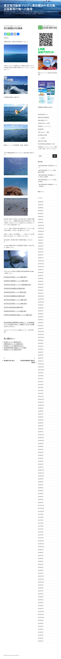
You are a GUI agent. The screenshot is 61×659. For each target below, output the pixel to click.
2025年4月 (40, 249)
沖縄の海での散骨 (42, 141)
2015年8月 (40, 588)
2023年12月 (41, 296)
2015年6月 (40, 594)
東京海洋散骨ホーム (43, 114)
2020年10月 (41, 405)
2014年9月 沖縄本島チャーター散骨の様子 (16, 281)
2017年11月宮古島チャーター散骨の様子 (15, 303)
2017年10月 (41, 511)
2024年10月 (41, 266)
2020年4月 (40, 423)
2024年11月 (41, 263)
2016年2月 (40, 570)
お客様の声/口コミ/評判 (44, 123)
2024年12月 (41, 260)
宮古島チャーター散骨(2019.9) (12, 349)
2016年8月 (40, 552)
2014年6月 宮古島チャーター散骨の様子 (15, 277)
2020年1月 (40, 431)
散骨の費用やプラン (43, 120)
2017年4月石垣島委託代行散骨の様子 (14, 296)
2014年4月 (40, 635)
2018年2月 (40, 499)
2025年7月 (40, 240)
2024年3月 (40, 287)
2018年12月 (41, 470)
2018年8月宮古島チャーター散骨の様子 (15, 311)
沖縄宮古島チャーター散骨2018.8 (13, 344)
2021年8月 (40, 375)
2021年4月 (40, 387)
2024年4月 (40, 284)
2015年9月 (40, 585)
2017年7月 (40, 520)
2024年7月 (40, 275)
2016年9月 (40, 549)
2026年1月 (40, 222)
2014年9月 (40, 620)
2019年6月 (40, 452)
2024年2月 (40, 290)
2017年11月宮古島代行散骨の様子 (13, 307)
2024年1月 (40, 293)
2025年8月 (40, 237)
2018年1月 (40, 502)
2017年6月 (40, 523)
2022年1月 (40, 361)
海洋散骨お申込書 (42, 135)
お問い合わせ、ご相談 (43, 132)
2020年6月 (40, 417)
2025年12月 (41, 225)
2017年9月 (40, 514)
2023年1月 (40, 328)
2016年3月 (40, 567)
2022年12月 (41, 331)
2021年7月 (40, 378)
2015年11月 (41, 579)
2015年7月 (40, 591)
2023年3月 (40, 322)
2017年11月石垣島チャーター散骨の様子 (15, 299)
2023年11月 (41, 299)
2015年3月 (40, 602)
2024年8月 (40, 272)
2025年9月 (40, 234)
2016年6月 (40, 558)
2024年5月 (40, 281)
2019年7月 (40, 449)
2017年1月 (40, 537)
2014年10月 (41, 617)
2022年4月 (40, 355)
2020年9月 (40, 408)
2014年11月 (41, 614)
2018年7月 (40, 484)
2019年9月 (40, 443)
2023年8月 (40, 308)
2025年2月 (40, 255)
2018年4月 (40, 493)
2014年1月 (40, 641)
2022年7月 (40, 346)
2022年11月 (41, 334)
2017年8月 (40, 517)
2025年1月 (40, 257)
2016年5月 (40, 561)
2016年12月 (41, 540)
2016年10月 (41, 546)
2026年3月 (40, 216)
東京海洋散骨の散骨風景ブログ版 (46, 144)
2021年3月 (40, 390)
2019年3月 (40, 461)
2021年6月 (40, 381)
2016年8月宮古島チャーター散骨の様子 (15, 292)
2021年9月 (40, 372)
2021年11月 (41, 367)
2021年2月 (40, 393)
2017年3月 (40, 532)
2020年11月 (41, 402)
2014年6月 (40, 629)
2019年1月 (40, 467)
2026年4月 (40, 213)
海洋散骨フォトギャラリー (44, 126)
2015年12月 (41, 576)
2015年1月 (40, 608)
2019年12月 (41, 434)
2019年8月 (40, 446)
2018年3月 (40, 496)
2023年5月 (40, 316)
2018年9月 (40, 478)
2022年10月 (41, 337)
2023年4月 (40, 319)
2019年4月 (40, 458)
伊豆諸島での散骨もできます (45, 107)
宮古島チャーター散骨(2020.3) (12, 342)
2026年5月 (40, 210)
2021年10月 (41, 369)
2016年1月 (40, 573)
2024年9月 (40, 269)
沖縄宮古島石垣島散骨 (43, 117)
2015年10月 (41, 582)
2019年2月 (40, 464)
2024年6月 (40, 278)
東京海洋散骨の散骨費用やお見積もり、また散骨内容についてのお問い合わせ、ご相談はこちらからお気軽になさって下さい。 (19, 324)
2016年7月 (40, 555)
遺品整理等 (41, 129)
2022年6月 (40, 349)
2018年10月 (41, 476)
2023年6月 (40, 313)
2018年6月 (40, 487)
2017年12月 (41, 505)
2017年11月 (41, 508)
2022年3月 (40, 358)
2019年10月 (41, 440)
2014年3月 (40, 638)
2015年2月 (40, 605)
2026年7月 (40, 204)
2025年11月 (41, 228)
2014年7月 (40, 626)
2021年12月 (41, 364)
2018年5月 (40, 490)
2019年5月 (40, 455)
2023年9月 (40, 305)
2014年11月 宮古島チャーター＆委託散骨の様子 (17, 284)
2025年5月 (40, 246)
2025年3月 (40, 252)
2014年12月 (41, 611)
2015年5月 (40, 596)
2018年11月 (41, 473)
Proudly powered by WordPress (11, 655)
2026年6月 (40, 207)
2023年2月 (40, 325)
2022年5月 (40, 352)
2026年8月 (40, 201)
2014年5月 (40, 632)
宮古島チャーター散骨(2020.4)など (14, 345)
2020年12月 (41, 399)
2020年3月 (40, 425)
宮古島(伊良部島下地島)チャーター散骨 (15, 347)
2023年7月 (40, 310)
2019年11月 (41, 437)
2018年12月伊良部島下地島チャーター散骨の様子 (18, 315)
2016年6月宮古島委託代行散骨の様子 (14, 288)
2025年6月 (40, 243)
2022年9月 (40, 340)
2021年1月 (40, 396)
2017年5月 (40, 526)
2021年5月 (40, 384)
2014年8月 (40, 623)
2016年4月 (40, 564)
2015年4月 (40, 599)
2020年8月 (40, 411)
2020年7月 (40, 414)
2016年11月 (41, 543)
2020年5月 (40, 420)
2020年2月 (40, 428)
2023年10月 (41, 302)
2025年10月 (41, 231)
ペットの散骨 (41, 138)
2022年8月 (40, 343)
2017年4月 (40, 529)
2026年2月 (40, 219)
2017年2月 (40, 535)
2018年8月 (40, 481)
